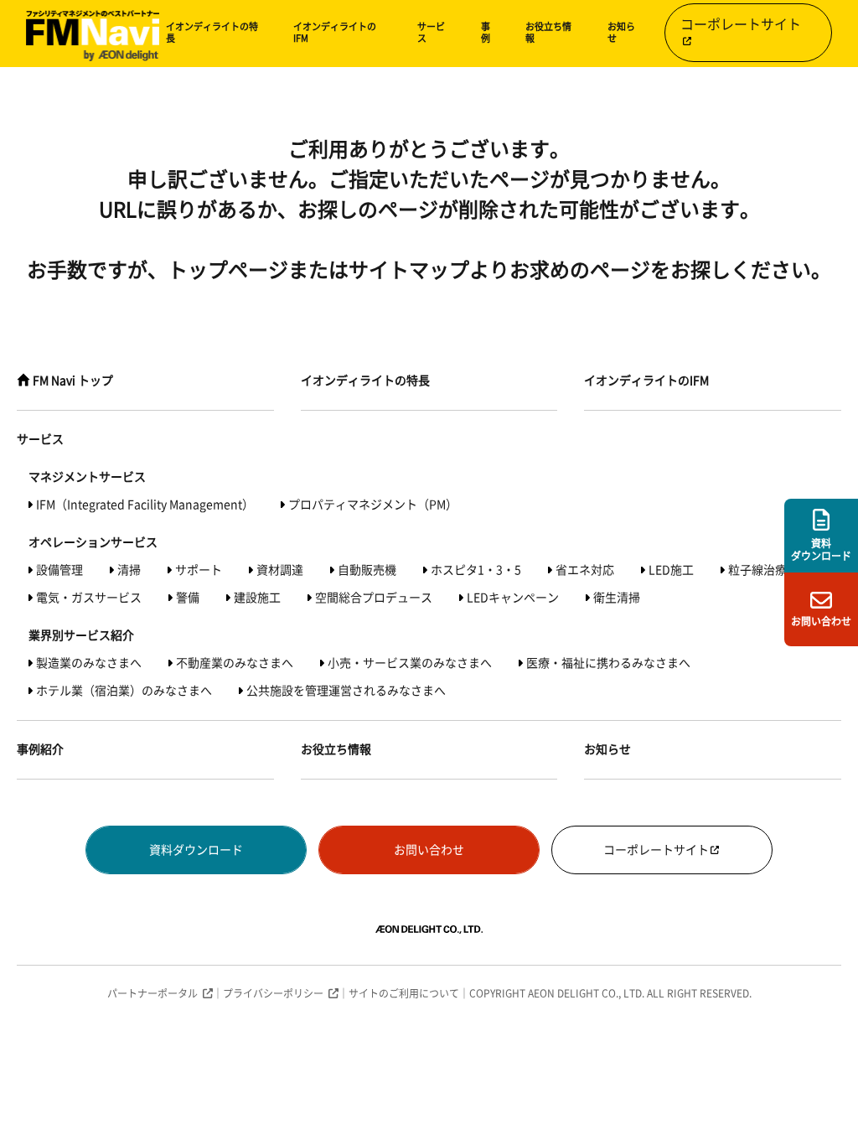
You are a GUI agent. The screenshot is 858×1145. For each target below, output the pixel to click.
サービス (431, 32)
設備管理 (59, 570)
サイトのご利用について (404, 993)
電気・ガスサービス (89, 598)
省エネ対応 (585, 570)
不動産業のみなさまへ (234, 663)
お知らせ (621, 32)
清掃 (129, 570)
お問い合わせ (429, 850)
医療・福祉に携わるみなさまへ (608, 663)
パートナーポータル (152, 993)
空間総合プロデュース (373, 598)
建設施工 (257, 598)
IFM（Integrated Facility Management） (145, 504)
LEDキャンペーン (513, 598)
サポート (198, 570)
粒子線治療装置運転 (781, 570)
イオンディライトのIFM (334, 32)
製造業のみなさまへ (89, 663)
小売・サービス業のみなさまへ (410, 663)
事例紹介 (40, 749)
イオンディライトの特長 (212, 32)
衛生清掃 (616, 598)
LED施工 (671, 570)
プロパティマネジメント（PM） (372, 504)
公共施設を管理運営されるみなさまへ (346, 691)
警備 (187, 598)
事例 (485, 32)
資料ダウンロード (196, 850)
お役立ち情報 (548, 32)
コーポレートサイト (740, 24)
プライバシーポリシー (273, 993)
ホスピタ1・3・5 (476, 570)
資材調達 (279, 570)
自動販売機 (367, 570)
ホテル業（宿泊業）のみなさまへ (124, 691)
